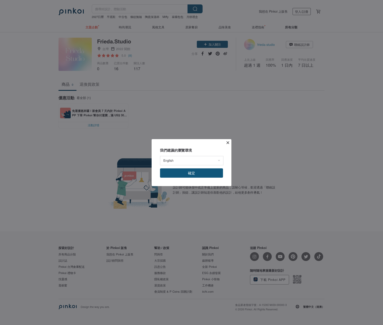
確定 (191, 172)
